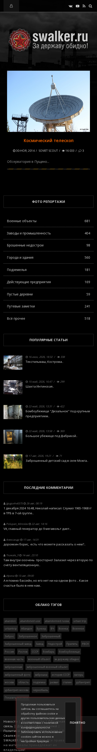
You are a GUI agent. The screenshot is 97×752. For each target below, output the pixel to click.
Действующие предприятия (48, 282)
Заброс (9, 636)
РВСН (85, 644)
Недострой (55, 644)
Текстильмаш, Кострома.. (44, 362)
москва (9, 682)
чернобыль (40, 690)
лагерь (78, 674)
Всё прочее (48, 318)
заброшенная (13, 667)
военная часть (14, 659)
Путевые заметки (48, 306)
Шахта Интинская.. (40, 386)
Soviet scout (48, 151)
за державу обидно (66, 659)
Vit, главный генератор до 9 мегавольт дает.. (37, 529)
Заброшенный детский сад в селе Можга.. (57, 460)
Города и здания (48, 257)
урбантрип (83, 682)
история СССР (61, 674)
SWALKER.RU (14, 740)
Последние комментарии (48, 487)
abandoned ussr (30, 621)
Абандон (26, 628)
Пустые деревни (48, 294)
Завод (39, 644)
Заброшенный (50, 636)
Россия (9, 651)
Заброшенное (28, 636)
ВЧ (52, 628)
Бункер (41, 628)
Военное (78, 628)
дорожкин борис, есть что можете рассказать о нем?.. (44, 544)
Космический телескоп (49, 140)
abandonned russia (57, 621)
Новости (11, 721)
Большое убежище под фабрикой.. (51, 436)
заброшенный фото (17, 674)
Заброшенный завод (18, 644)
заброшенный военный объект (47, 667)
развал (54, 682)
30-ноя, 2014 (25, 151)
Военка (63, 628)
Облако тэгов (48, 604)
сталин (67, 682)
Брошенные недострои (48, 245)
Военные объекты (48, 221)
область (23, 682)
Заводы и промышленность (48, 233)
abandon (10, 621)
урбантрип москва (16, 690)
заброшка (41, 674)
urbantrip (11, 628)
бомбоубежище (69, 651)
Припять (71, 644)
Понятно (73, 723)
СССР (35, 651)
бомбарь (48, 651)
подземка (39, 682)
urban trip (79, 621)
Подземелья (48, 269)
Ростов (22, 651)
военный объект (39, 659)
